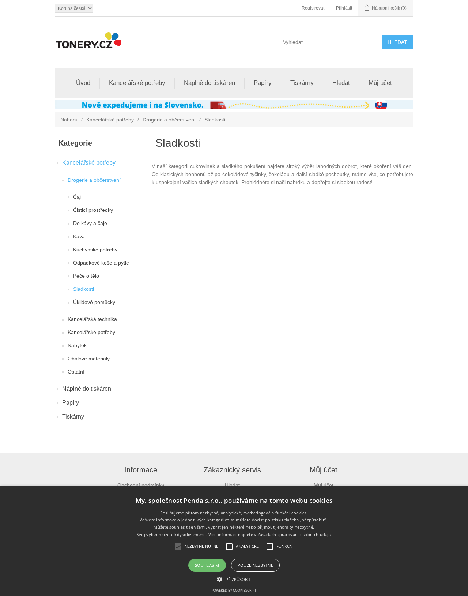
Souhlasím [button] (207, 565)
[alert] (234, 541)
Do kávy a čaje (90, 223)
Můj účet (380, 82)
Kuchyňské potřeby (95, 249)
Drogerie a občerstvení (169, 120)
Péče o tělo (86, 276)
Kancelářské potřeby (137, 82)
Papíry (263, 82)
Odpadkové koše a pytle (101, 263)
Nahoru (69, 120)
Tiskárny (302, 82)
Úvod (83, 82)
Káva (79, 236)
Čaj (77, 197)
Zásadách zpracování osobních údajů (294, 534)
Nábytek (77, 345)
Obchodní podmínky (140, 485)
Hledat (341, 82)
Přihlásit (344, 8)
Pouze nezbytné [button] (255, 565)
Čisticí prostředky (93, 210)
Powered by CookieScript (234, 590)
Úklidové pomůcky (94, 302)
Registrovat (313, 8)
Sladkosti (83, 289)
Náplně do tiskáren (209, 82)
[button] (234, 579)
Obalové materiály (89, 358)
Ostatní (76, 372)
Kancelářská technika (92, 319)
